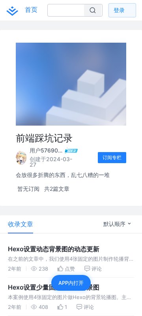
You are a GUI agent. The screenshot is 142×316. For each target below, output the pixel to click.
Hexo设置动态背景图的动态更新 (53, 249)
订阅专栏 (112, 157)
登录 (119, 10)
